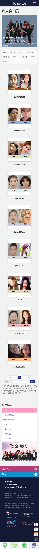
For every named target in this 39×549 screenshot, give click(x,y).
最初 (10, 377)
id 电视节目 (7, 429)
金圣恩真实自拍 (19, 130)
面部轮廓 (12, 52)
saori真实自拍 (19, 198)
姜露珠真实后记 (19, 164)
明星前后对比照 (8, 420)
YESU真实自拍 (19, 333)
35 (19, 377)
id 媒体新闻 (7, 434)
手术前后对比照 (8, 415)
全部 (4, 52)
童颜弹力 (15, 57)
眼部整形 (6, 57)
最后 (29, 377)
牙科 (6, 474)
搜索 (32, 382)
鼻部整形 (31, 52)
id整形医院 (19, 3)
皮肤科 (7, 469)
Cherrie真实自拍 (19, 232)
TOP (36, 540)
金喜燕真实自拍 (19, 367)
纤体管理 (6, 61)
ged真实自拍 (19, 266)
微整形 (33, 57)
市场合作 (8, 481)
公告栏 (5, 424)
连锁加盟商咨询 (11, 484)
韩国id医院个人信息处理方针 (16, 487)
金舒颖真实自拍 (19, 97)
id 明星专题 (7, 438)
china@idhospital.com (11, 495)
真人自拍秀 (7, 410)
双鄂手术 (21, 52)
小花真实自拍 (19, 299)
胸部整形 (24, 57)
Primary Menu (34, 3)
